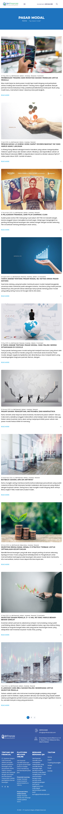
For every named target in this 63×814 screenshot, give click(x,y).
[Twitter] (2, 786)
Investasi (27, 76)
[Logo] (10, 4)
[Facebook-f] (5, 786)
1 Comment (40, 76)
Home (24, 21)
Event (49, 760)
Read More (5, 95)
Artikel (50, 765)
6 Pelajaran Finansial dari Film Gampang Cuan (24, 215)
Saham (22, 76)
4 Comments (42, 277)
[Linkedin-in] (8, 786)
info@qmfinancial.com (47, 732)
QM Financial (15, 76)
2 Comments (41, 615)
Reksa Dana (23, 545)
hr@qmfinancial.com (41, 794)
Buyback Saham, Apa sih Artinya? (17, 480)
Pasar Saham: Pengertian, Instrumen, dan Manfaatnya (28, 411)
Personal (33, 76)
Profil (49, 768)
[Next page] (34, 717)
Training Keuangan (54, 763)
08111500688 (43, 730)
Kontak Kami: (45, 4)
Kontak (50, 771)
